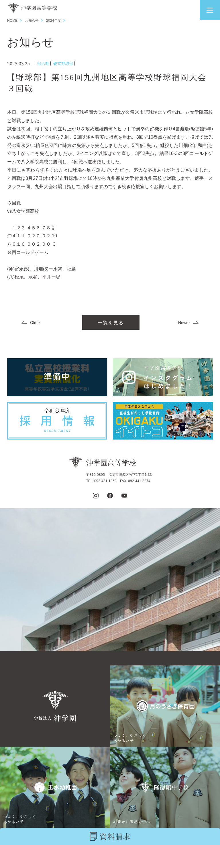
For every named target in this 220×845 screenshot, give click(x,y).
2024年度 (53, 20)
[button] (210, 10)
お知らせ (32, 20)
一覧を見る (111, 322)
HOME (12, 20)
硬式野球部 (63, 63)
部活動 (43, 63)
